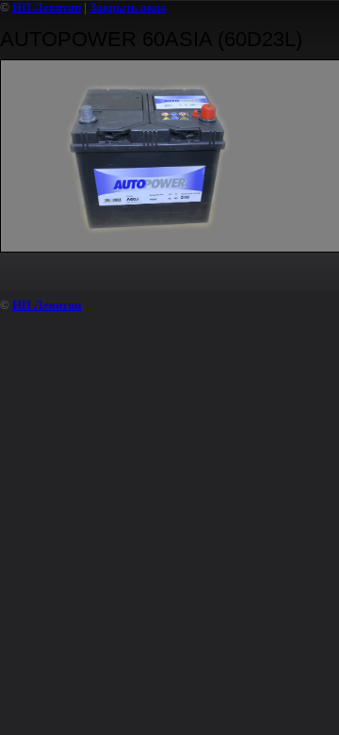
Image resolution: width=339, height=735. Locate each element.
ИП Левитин (46, 7)
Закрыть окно (128, 7)
